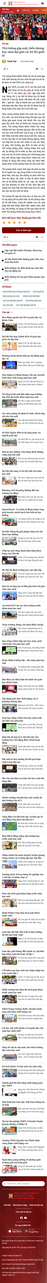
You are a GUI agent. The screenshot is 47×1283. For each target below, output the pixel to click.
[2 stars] (9, 222)
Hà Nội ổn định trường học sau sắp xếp (21, 569)
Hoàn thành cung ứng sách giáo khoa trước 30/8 (21, 914)
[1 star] (4, 222)
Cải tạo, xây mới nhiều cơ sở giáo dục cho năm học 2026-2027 (23, 1029)
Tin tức (5, 43)
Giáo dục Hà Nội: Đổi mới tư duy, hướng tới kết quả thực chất (22, 933)
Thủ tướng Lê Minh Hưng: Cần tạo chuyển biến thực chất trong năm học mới (23, 376)
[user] (42, 3)
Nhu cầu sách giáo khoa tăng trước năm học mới (22, 895)
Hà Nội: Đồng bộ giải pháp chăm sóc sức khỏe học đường (22, 533)
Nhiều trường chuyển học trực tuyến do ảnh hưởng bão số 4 (22, 799)
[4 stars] (19, 222)
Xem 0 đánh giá (23, 230)
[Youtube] (25, 1218)
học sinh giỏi (8, 305)
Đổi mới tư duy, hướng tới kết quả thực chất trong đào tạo (21, 760)
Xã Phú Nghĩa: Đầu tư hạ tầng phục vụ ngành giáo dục (21, 434)
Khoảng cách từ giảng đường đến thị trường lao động (20, 492)
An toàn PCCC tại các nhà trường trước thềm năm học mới (21, 607)
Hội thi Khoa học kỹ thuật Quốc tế (16, 292)
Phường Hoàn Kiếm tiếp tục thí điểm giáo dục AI (23, 357)
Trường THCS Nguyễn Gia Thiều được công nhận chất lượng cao (21, 1142)
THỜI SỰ (26, 10)
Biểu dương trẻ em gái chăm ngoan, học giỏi (25, 278)
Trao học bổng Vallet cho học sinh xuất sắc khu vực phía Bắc (22, 719)
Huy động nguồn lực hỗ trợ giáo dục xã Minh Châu (21, 319)
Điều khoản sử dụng (20, 1205)
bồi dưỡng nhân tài (33, 301)
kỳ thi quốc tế (38, 292)
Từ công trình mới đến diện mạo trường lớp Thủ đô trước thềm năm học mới (22, 395)
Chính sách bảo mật (36, 1205)
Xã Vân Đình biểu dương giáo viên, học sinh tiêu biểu (24, 261)
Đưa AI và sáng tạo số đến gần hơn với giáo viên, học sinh (23, 587)
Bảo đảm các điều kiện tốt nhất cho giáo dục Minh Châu (22, 681)
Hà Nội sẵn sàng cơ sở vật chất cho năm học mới (22, 472)
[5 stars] (25, 222)
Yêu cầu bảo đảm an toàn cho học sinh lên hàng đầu (23, 780)
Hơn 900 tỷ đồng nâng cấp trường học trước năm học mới (21, 837)
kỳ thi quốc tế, (27, 90)
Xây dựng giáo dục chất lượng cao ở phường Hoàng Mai (20, 700)
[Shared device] (37, 69)
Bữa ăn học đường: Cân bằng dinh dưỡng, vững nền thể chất (23, 453)
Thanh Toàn (12, 61)
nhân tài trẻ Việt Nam (31, 296)
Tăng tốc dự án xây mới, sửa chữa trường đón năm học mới (22, 1049)
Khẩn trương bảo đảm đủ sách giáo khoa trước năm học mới (22, 991)
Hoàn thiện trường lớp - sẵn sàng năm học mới (23, 661)
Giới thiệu (7, 1205)
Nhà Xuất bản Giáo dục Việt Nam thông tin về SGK (23, 1103)
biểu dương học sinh (11, 296)
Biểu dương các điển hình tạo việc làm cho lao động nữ (24, 269)
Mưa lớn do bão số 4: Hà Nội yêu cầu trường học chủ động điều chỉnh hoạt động (21, 740)
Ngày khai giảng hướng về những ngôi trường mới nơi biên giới (21, 1161)
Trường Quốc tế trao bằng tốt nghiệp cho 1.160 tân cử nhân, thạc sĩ (22, 876)
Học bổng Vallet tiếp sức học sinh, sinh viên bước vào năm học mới (22, 642)
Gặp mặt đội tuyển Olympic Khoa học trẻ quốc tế (23, 252)
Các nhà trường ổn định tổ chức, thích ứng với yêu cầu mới (23, 415)
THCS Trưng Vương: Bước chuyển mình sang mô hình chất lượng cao (22, 1010)
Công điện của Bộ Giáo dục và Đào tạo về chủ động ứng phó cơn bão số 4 (22, 818)
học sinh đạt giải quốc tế (12, 301)
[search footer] (5, 1183)
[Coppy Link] (42, 69)
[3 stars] (14, 222)
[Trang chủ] (18, 10)
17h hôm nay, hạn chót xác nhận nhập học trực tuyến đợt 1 (23, 972)
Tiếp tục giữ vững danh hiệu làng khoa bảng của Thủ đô (21, 552)
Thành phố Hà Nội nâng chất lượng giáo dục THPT (22, 1084)
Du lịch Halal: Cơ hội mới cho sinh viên (22, 1066)
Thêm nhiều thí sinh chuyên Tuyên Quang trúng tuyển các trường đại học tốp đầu (23, 856)
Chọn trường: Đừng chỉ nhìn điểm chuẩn (22, 624)
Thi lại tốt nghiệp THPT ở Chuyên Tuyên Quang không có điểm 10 (22, 1122)
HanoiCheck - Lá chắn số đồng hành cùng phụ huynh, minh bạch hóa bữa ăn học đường (23, 512)
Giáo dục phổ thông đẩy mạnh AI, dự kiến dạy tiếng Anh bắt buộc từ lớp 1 (23, 952)
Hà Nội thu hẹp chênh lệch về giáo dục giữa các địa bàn (21, 338)
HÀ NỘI (36, 10)
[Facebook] (21, 1218)
